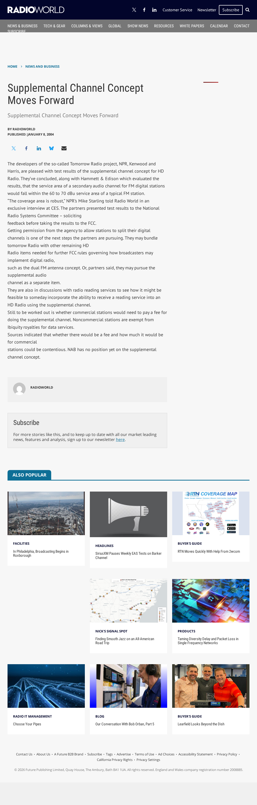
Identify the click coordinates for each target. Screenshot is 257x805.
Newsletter (207, 9)
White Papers (192, 26)
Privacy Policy (227, 754)
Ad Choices (166, 754)
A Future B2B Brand (68, 754)
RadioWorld (24, 129)
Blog (99, 716)
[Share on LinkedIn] (39, 148)
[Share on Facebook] (26, 148)
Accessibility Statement (195, 754)
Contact (241, 26)
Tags (109, 754)
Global (114, 26)
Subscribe (230, 9)
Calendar (219, 26)
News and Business (42, 66)
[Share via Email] (64, 148)
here (120, 439)
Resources (164, 26)
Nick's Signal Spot (111, 631)
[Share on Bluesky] (51, 148)
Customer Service (177, 9)
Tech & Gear (54, 26)
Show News (137, 26)
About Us (43, 754)
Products (186, 631)
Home (12, 66)
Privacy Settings (148, 759)
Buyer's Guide (190, 543)
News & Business (22, 26)
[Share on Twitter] (14, 148)
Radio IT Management (32, 716)
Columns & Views (86, 26)
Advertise (124, 754)
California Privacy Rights (115, 759)
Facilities (21, 543)
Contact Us (24, 754)
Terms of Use (144, 754)
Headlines (104, 545)
